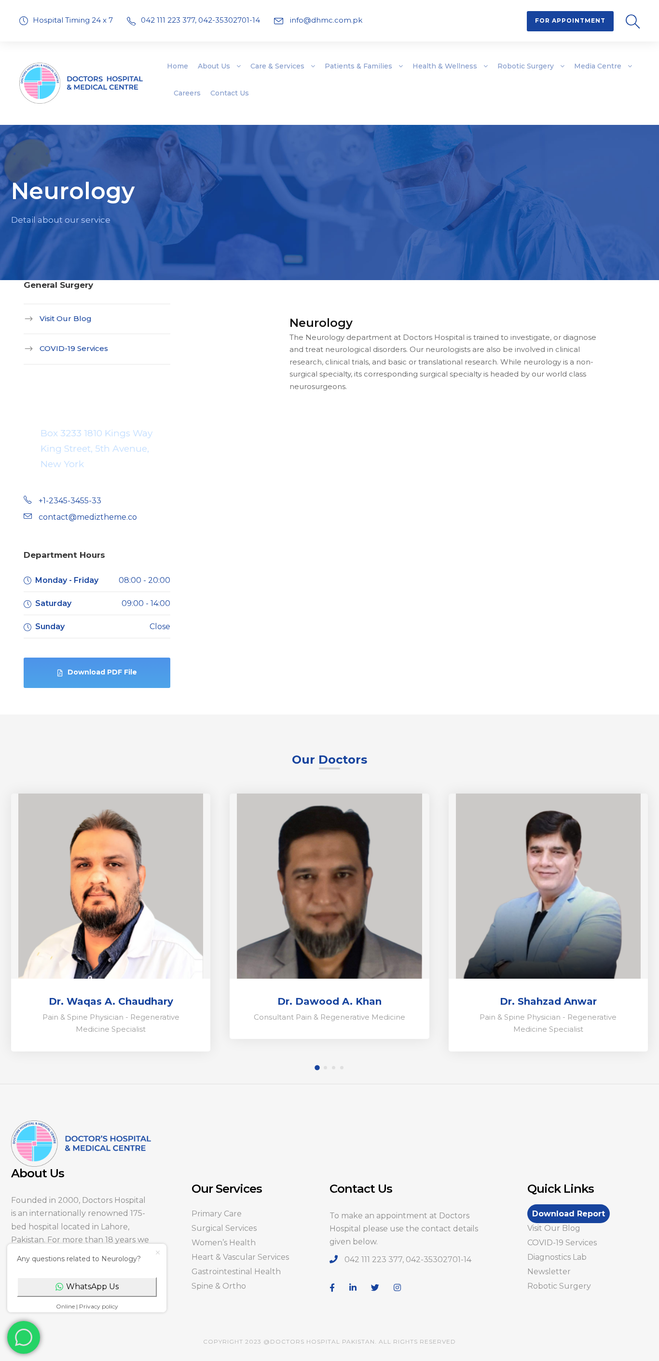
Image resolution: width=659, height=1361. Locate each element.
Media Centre (597, 66)
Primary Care (217, 1213)
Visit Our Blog (66, 318)
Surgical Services (224, 1228)
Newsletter (549, 1271)
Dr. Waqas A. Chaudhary (111, 1001)
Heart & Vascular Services (240, 1257)
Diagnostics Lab (557, 1257)
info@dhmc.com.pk (325, 20)
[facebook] (332, 1288)
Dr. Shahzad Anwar (548, 1001)
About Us (214, 66)
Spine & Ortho (219, 1286)
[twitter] (375, 1288)
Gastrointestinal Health (236, 1271)
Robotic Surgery (525, 66)
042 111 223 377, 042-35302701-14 (201, 20)
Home (177, 66)
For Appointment (570, 20)
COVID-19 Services (74, 348)
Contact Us (229, 93)
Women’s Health (224, 1242)
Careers (187, 93)
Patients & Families (358, 66)
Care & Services (277, 66)
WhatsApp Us (92, 1286)
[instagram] (397, 1288)
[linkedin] (353, 1288)
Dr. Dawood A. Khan (329, 1001)
